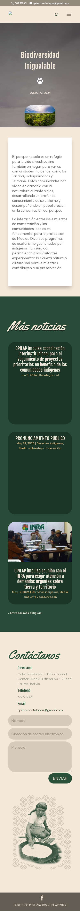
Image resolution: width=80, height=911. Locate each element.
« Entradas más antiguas (24, 613)
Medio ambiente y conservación (40, 448)
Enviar (60, 778)
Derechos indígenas (50, 443)
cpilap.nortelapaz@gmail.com (40, 710)
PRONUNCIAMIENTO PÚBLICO (40, 438)
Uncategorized (49, 375)
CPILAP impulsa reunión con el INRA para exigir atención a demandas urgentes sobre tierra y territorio (40, 579)
